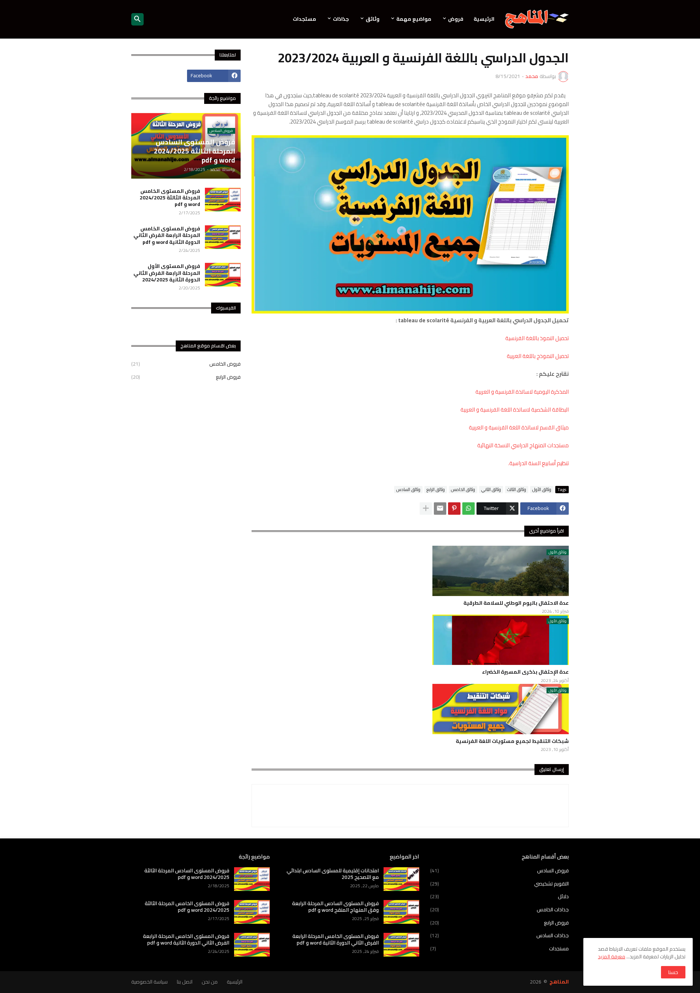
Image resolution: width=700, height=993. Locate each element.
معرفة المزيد (611, 956)
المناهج (559, 981)
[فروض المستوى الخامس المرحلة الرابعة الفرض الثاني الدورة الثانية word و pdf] (223, 237)
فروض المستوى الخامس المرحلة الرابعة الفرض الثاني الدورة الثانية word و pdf (166, 235)
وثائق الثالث (516, 489)
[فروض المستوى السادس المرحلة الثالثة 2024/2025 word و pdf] (252, 879)
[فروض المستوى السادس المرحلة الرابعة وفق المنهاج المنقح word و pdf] (401, 912)
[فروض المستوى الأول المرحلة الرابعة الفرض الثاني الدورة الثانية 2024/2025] (223, 275)
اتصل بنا (184, 981)
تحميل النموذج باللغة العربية (538, 356)
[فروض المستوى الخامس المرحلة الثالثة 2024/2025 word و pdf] (223, 199)
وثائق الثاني (491, 489)
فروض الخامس (186, 365)
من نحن (210, 981)
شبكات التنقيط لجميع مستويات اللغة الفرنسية (512, 741)
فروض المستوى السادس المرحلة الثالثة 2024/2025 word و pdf (186, 873)
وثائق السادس (408, 489)
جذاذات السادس (499, 935)
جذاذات (341, 19)
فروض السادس (499, 871)
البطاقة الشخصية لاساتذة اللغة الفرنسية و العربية (514, 409)
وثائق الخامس (463, 489)
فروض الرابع (186, 376)
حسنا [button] (673, 972)
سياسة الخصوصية (149, 981)
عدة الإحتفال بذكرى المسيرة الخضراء (525, 672)
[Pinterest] (454, 508)
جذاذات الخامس (499, 909)
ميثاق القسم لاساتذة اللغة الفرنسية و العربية (519, 427)
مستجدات (304, 19)
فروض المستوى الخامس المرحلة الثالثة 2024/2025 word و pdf (170, 198)
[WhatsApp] (468, 508)
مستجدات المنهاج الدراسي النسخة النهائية (523, 445)
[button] (137, 19)
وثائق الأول (541, 489)
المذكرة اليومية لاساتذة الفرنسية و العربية (522, 391)
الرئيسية (484, 19)
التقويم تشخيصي (499, 883)
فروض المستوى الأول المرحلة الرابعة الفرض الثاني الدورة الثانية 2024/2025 (166, 273)
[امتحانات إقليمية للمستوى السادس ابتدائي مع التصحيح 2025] (401, 879)
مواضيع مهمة (413, 19)
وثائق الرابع (436, 489)
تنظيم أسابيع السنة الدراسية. (538, 463)
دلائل (499, 896)
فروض (455, 19)
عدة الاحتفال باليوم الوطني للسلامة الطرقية (516, 603)
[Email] (440, 508)
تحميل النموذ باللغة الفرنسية (537, 338)
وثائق (373, 19)
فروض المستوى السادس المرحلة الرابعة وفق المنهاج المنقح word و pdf (335, 906)
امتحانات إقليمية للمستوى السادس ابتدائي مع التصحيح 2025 (333, 873)
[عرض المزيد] (426, 508)
